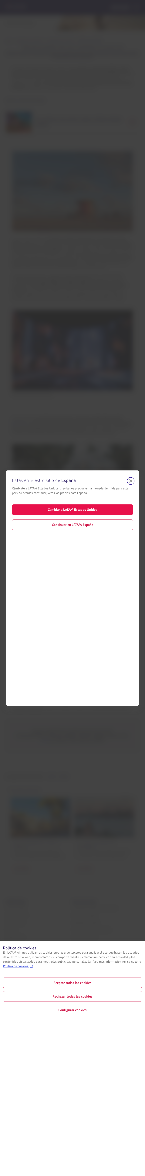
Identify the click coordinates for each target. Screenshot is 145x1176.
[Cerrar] (131, 481)
